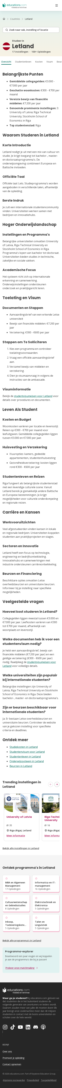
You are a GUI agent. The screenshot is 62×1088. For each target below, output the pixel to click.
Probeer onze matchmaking (19, 967)
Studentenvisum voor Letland (27, 752)
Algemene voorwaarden (14, 1080)
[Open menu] (56, 5)
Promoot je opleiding (13, 1057)
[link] (28, 19)
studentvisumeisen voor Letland (33, 396)
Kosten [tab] (39, 61)
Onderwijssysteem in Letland (27, 761)
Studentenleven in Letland (25, 756)
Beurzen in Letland (21, 766)
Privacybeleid (33, 1080)
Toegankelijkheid (48, 1080)
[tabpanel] (31, 420)
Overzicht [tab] (6, 61)
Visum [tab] (49, 61)
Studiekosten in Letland (24, 747)
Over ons (7, 1051)
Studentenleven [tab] (23, 61)
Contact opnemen (12, 1064)
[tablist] (31, 61)
